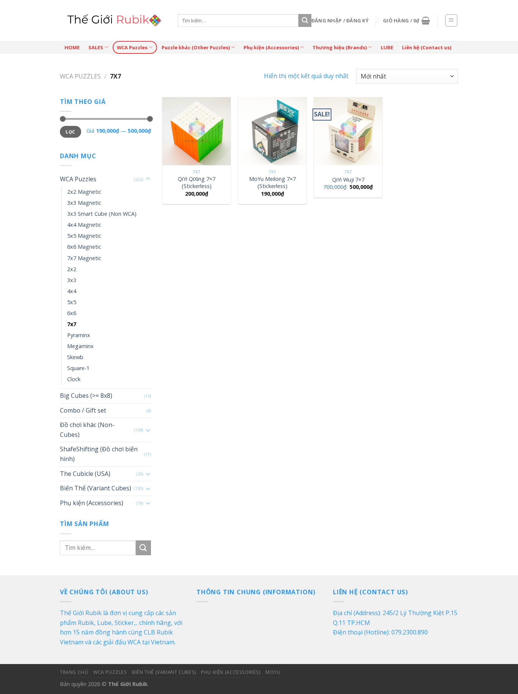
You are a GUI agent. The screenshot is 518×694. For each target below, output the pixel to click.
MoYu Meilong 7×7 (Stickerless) (272, 183)
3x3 (71, 280)
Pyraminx (78, 335)
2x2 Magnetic (84, 191)
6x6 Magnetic (84, 246)
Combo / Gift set (83, 410)
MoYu (272, 672)
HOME (72, 47)
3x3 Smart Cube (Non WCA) (102, 213)
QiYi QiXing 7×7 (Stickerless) (196, 183)
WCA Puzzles (132, 47)
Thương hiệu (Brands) (339, 47)
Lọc (70, 132)
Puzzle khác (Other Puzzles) (196, 47)
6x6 (71, 313)
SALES (95, 47)
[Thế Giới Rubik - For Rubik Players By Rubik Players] (113, 20)
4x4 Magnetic (84, 224)
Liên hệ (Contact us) (426, 47)
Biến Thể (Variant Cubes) (95, 488)
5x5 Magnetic (84, 235)
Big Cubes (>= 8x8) (86, 395)
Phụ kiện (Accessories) (271, 47)
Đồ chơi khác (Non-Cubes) (87, 430)
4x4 (71, 291)
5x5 (71, 302)
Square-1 (78, 368)
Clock (73, 379)
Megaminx (80, 346)
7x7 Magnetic (84, 258)
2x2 (71, 269)
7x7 (71, 324)
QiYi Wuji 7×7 (348, 179)
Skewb (75, 357)
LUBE (387, 47)
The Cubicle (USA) (85, 473)
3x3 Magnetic (84, 202)
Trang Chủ (74, 672)
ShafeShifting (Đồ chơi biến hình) (99, 454)
